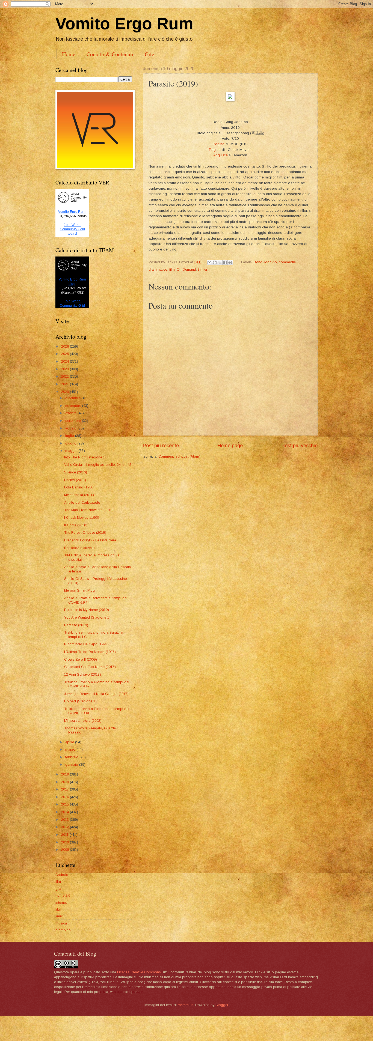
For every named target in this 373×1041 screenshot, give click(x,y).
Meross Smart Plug (79, 590)
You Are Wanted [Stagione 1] (87, 617)
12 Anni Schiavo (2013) (82, 674)
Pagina (218, 144)
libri (58, 909)
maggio (72, 451)
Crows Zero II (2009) (80, 659)
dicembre (73, 398)
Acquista (220, 155)
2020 (65, 392)
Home (68, 54)
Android (61, 875)
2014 (65, 812)
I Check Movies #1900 (81, 517)
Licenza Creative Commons (139, 972)
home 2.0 (62, 895)
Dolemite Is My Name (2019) (86, 610)
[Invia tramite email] (209, 262)
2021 (65, 384)
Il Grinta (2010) (75, 525)
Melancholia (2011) (79, 495)
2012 (65, 827)
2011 (65, 835)
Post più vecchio (300, 445)
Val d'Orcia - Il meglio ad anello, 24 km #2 (97, 465)
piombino (63, 930)
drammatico (158, 269)
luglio (70, 436)
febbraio (72, 757)
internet (61, 902)
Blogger (221, 1005)
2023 (65, 369)
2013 (65, 820)
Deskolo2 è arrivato (79, 548)
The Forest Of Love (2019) (85, 532)
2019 (65, 774)
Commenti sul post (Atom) (179, 456)
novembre (73, 406)
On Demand (186, 269)
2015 (65, 804)
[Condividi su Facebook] (225, 262)
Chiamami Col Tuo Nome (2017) (90, 667)
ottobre (71, 413)
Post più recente (161, 445)
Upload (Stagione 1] (80, 701)
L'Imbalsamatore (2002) (83, 720)
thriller (202, 269)
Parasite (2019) (76, 625)
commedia (287, 262)
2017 (65, 789)
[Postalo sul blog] (214, 262)
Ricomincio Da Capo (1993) (86, 644)
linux (59, 916)
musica (61, 923)
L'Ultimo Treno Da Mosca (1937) (90, 652)
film (172, 269)
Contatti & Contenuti (110, 54)
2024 (65, 361)
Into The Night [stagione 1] (85, 457)
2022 (65, 376)
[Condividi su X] (220, 262)
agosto (71, 428)
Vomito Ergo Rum (124, 23)
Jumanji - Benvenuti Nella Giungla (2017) (96, 694)
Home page (230, 445)
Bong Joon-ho (265, 262)
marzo (70, 749)
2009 (65, 850)
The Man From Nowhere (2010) (89, 510)
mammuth (185, 1005)
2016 (65, 797)
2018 (65, 782)
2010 (65, 842)
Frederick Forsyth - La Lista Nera (90, 540)
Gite (149, 54)
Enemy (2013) (75, 480)
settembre (73, 421)
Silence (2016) (75, 472)
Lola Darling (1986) (79, 487)
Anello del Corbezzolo (82, 502)
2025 (65, 354)
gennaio (72, 764)
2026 (65, 346)
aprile (70, 742)
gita (58, 889)
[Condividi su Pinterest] (230, 262)
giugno (71, 443)
